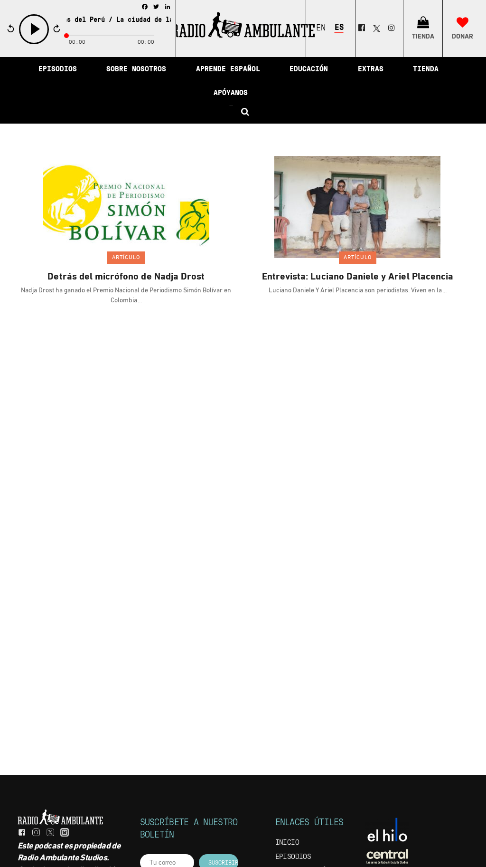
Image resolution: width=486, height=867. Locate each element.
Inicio (287, 842)
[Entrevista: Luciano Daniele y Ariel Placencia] (357, 207)
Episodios (293, 857)
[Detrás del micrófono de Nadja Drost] (126, 207)
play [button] (34, 43)
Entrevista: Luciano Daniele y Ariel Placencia (357, 277)
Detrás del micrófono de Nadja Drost (126, 277)
